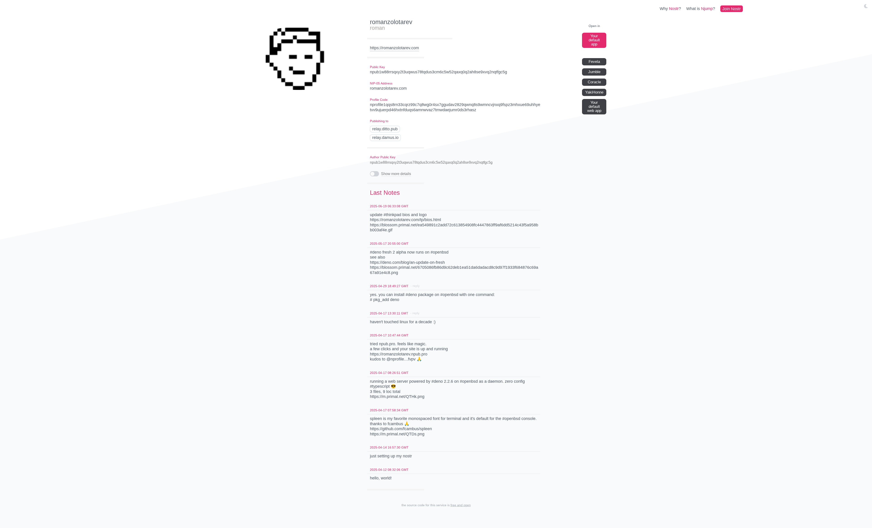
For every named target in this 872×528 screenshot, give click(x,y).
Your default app (594, 40)
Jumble (594, 71)
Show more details (396, 174)
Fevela (594, 61)
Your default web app (594, 106)
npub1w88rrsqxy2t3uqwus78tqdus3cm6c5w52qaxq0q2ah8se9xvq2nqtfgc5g (431, 162)
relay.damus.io (385, 137)
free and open (461, 505)
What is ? (700, 8)
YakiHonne (594, 92)
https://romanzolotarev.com (394, 48)
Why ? (670, 8)
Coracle (594, 82)
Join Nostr (731, 8)
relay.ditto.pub (385, 129)
